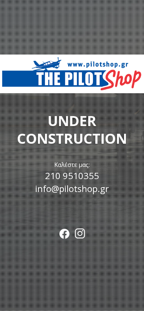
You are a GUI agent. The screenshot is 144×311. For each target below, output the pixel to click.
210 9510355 (72, 176)
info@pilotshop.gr (72, 188)
